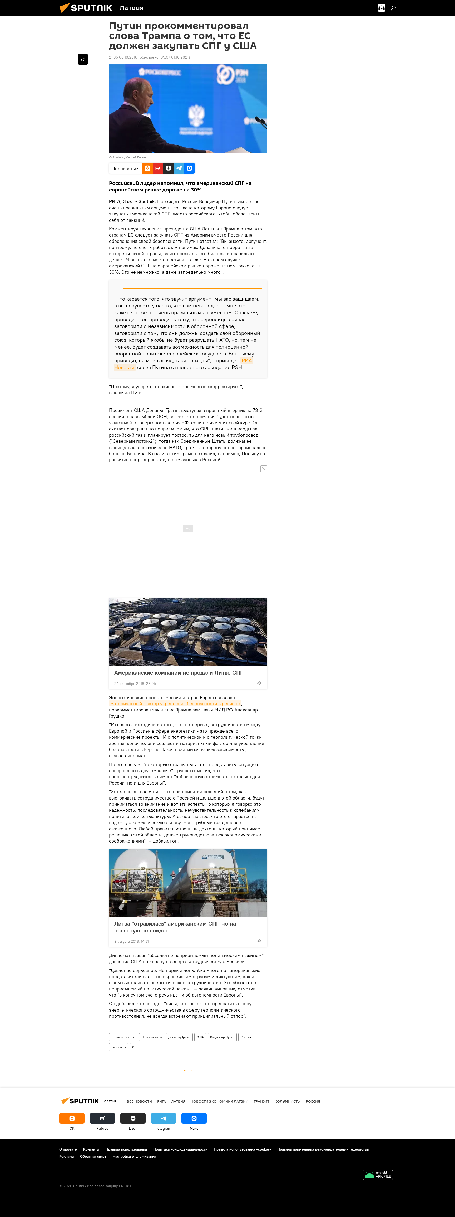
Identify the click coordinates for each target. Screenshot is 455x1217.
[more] (259, 683)
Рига (161, 1101)
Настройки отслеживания (134, 1156)
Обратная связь (93, 1156)
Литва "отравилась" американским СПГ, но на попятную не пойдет (175, 927)
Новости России (123, 1037)
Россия (246, 1037)
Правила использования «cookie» (242, 1149)
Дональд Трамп (179, 1037)
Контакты (91, 1149)
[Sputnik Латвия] (88, 14)
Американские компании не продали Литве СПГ (178, 672)
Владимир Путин (222, 1037)
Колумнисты (288, 1101)
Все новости (139, 1101)
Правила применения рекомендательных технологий (323, 1149)
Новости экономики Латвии (219, 1101)
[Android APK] (378, 1175)
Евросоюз (118, 1047)
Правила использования (126, 1149)
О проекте (68, 1149)
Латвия (178, 1101)
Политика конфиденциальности (180, 1149)
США (200, 1037)
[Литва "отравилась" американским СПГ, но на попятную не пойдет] (188, 883)
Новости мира (151, 1037)
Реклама (66, 1156)
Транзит (261, 1101)
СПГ (135, 1047)
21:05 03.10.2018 (123, 57)
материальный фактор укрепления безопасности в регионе (175, 703)
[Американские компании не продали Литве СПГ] (188, 632)
